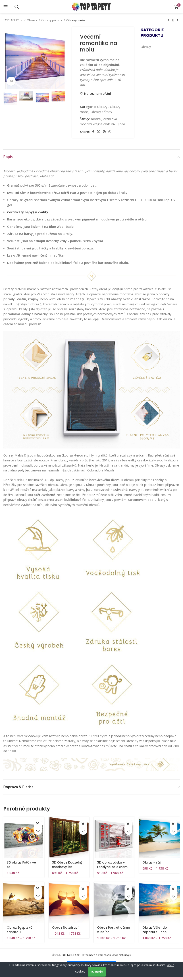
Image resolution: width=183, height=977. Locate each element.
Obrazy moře (75, 20)
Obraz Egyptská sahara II (20, 929)
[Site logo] (92, 6)
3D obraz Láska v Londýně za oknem (112, 864)
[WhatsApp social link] (109, 132)
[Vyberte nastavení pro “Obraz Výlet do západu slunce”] (173, 888)
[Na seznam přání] (38, 831)
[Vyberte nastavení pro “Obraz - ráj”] (173, 823)
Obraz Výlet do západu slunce (154, 929)
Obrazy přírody (52, 20)
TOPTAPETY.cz (13, 20)
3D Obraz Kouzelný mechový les (67, 864)
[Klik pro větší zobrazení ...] (11, 81)
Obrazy (32, 20)
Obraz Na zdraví (65, 927)
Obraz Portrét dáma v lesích (113, 929)
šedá (121, 124)
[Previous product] (168, 20)
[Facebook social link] (93, 132)
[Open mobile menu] (5, 6)
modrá (96, 119)
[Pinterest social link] (104, 132)
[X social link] (98, 132)
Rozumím (97, 972)
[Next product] (177, 20)
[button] (38, 823)
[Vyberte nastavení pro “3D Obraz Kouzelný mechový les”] (83, 823)
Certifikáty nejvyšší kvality (27, 212)
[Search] (16, 6)
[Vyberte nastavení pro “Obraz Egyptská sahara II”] (38, 888)
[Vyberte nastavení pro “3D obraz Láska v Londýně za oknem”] (128, 823)
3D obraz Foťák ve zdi (21, 864)
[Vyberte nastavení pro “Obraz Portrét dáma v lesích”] (128, 888)
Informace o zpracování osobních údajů (106, 954)
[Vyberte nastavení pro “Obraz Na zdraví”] (83, 888)
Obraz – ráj (151, 862)
